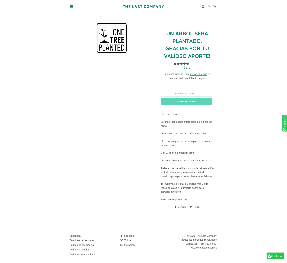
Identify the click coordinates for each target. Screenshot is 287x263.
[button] (182, 63)
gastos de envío (198, 74)
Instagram (129, 245)
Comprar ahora (186, 101)
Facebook (129, 235)
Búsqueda (75, 235)
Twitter (127, 240)
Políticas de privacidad (82, 254)
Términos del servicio (82, 240)
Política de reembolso (82, 245)
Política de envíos (80, 249)
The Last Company (143, 6)
